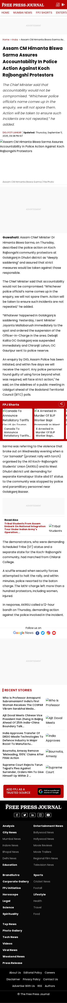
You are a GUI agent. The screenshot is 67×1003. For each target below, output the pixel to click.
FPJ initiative (12, 888)
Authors (50, 986)
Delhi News (9, 858)
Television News (44, 865)
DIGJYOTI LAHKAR (12, 132)
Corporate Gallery (16, 881)
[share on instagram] (40, 815)
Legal (6, 901)
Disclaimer (13, 979)
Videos (7, 943)
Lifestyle (40, 894)
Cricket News (42, 881)
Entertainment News (48, 826)
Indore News (10, 845)
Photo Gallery (12, 930)
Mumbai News (22, 12)
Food (37, 914)
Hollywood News (44, 839)
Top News (9, 924)
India (15, 39)
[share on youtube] (48, 815)
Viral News (10, 950)
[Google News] (23, 633)
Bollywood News (44, 832)
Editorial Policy (33, 972)
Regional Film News (46, 858)
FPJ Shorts (44, 12)
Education (10, 865)
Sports (38, 875)
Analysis (8, 826)
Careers (50, 972)
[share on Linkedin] (33, 815)
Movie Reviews (43, 845)
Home (5, 12)
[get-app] (63, 4)
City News (10, 832)
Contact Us (50, 979)
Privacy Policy (31, 979)
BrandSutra (11, 875)
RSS (40, 986)
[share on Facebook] (17, 815)
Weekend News (14, 956)
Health (38, 901)
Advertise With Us (23, 986)
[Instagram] (48, 633)
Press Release (12, 963)
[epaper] (58, 4)
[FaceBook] (37, 633)
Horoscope (10, 894)
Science (8, 907)
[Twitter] (43, 633)
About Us (15, 972)
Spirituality (10, 914)
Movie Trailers (42, 852)
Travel (38, 907)
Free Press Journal (23, 4)
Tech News (10, 937)
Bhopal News (11, 852)
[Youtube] (54, 633)
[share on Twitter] (25, 815)
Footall (38, 888)
